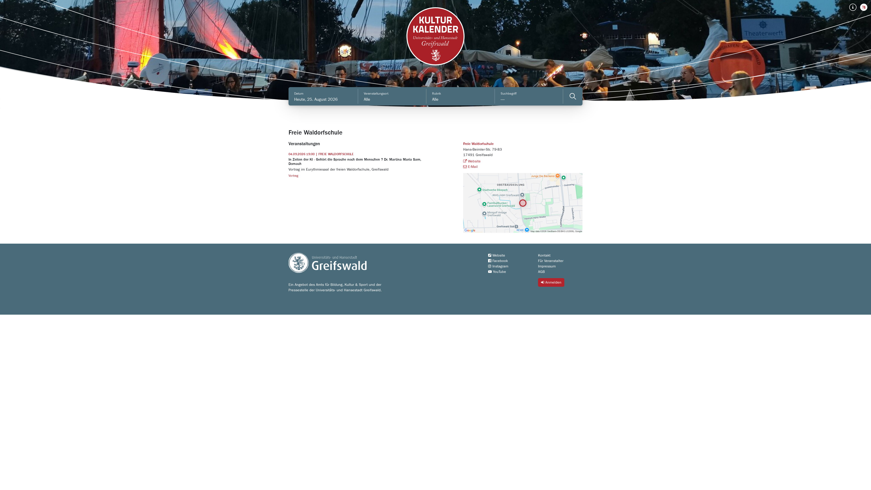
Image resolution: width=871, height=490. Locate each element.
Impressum (547, 266)
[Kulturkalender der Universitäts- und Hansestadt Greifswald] (435, 36)
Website (474, 161)
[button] (863, 7)
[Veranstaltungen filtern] (573, 96)
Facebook (499, 261)
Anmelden (552, 282)
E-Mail (472, 167)
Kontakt (544, 255)
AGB (541, 272)
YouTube (499, 272)
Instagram (499, 266)
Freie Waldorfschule (478, 144)
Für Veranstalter (550, 261)
